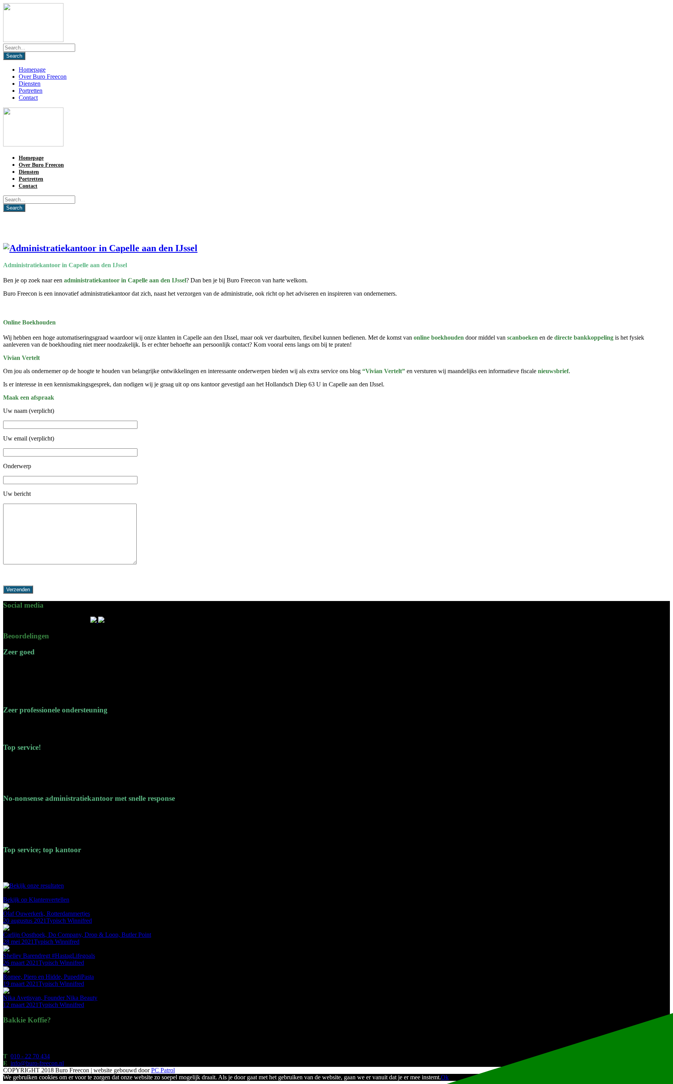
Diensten (30, 83)
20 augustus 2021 (24, 920)
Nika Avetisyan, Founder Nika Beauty (50, 997)
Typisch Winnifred (69, 920)
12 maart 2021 (21, 1004)
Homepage (32, 69)
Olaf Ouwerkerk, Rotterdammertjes (46, 913)
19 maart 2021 (21, 983)
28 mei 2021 (18, 941)
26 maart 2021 (21, 962)
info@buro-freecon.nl (37, 1063)
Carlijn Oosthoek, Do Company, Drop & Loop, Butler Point (77, 934)
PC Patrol (163, 1070)
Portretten (30, 90)
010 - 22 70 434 (30, 1056)
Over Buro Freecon (43, 76)
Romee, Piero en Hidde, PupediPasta (48, 976)
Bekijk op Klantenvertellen (36, 899)
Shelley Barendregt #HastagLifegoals (49, 955)
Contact (28, 97)
